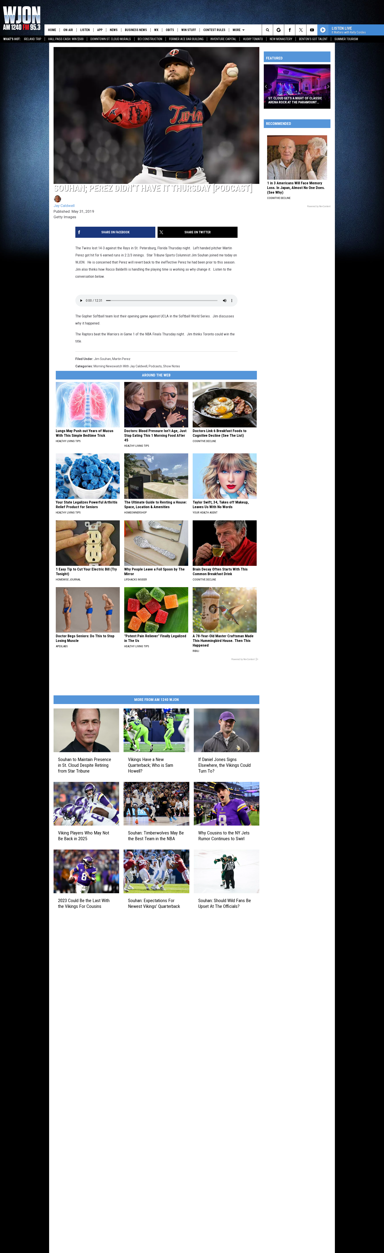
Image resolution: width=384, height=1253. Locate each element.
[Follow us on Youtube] (311, 29)
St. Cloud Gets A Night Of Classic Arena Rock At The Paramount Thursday (295, 100)
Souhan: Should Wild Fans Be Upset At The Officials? (224, 903)
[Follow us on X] (300, 29)
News (114, 30)
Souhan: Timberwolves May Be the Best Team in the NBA (156, 835)
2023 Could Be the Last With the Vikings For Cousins (84, 903)
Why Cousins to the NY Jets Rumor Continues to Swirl (224, 835)
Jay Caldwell (64, 205)
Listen (85, 30)
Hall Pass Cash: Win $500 (66, 39)
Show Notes (171, 366)
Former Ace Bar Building (186, 39)
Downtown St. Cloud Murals (110, 39)
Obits (170, 30)
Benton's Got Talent (313, 39)
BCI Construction (150, 39)
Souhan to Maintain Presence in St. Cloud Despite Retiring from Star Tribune (84, 765)
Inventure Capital (223, 39)
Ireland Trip (32, 39)
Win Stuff (188, 30)
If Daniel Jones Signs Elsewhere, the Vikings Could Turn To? (224, 765)
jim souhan (102, 359)
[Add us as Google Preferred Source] (278, 29)
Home (52, 30)
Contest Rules (214, 30)
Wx (156, 30)
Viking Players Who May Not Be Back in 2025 (83, 835)
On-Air (68, 30)
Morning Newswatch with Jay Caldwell (120, 366)
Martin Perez (121, 359)
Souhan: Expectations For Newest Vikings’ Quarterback (154, 903)
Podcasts (155, 366)
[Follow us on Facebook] (289, 29)
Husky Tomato (253, 39)
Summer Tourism (346, 39)
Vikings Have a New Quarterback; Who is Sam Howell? (150, 765)
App (99, 30)
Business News (136, 30)
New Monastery (281, 39)
